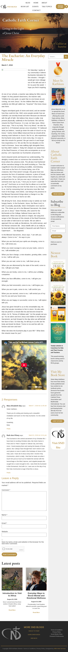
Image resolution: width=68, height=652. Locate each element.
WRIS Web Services (60, 648)
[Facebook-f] (66, 6)
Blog (28, 3)
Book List (25, 6)
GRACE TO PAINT (34, 631)
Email (4, 523)
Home (35, 3)
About (44, 3)
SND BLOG (34, 638)
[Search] (66, 57)
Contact (36, 10)
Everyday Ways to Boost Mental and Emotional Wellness (36, 595)
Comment (6, 490)
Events (35, 6)
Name (4, 515)
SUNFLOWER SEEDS (34, 635)
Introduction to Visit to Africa (12, 594)
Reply (8, 429)
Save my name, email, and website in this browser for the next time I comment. (23, 542)
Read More (12, 610)
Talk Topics (47, 6)
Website (5, 531)
